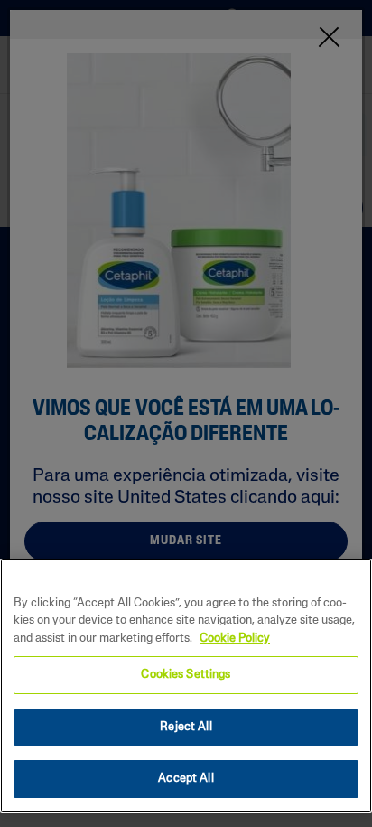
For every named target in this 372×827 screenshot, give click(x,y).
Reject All (185, 727)
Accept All (185, 779)
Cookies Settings (185, 675)
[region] (186, 686)
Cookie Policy (235, 638)
